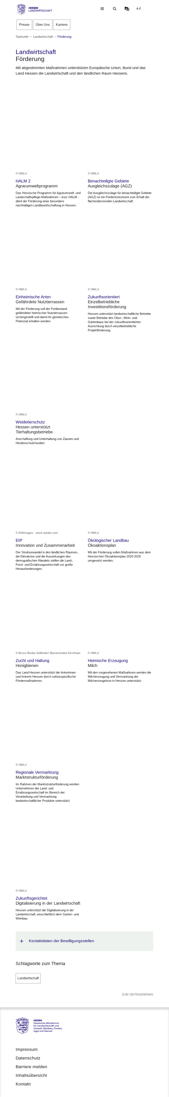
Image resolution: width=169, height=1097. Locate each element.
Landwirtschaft (28, 978)
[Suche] (114, 8)
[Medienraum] (127, 8)
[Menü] (102, 8)
